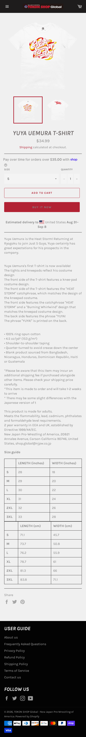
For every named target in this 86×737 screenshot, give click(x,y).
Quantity (67, 169)
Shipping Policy (16, 664)
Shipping (25, 147)
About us (11, 637)
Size (7, 169)
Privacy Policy (14, 651)
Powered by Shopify (27, 716)
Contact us (12, 677)
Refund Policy (14, 657)
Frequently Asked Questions (25, 644)
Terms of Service (16, 671)
